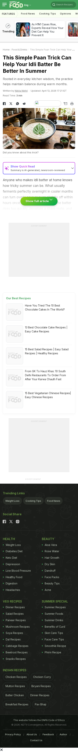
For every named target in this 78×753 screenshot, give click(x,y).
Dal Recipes (13, 639)
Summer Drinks (54, 620)
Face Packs (52, 577)
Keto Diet (11, 557)
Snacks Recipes (16, 658)
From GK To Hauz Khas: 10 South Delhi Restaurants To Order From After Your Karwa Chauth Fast (45, 375)
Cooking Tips (33, 500)
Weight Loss (12, 500)
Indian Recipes (14, 670)
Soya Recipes (14, 633)
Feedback (48, 734)
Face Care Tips (54, 639)
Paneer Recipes (16, 620)
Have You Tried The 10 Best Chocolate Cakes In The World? (45, 307)
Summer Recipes (55, 607)
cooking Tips (47, 13)
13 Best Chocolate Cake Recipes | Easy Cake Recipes (46, 329)
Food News (28, 13)
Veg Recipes (12, 601)
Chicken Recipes (16, 677)
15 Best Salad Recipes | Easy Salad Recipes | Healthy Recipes (47, 351)
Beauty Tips (52, 583)
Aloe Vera (51, 545)
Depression (13, 564)
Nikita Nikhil (21, 90)
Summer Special (55, 601)
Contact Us (36, 740)
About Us (32, 734)
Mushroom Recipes (18, 626)
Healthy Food (14, 577)
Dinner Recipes (15, 607)
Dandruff (50, 570)
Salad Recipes (15, 613)
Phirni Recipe (53, 652)
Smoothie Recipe (55, 645)
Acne (48, 589)
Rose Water (52, 551)
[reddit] (24, 103)
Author (63, 734)
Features (8, 13)
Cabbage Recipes (17, 645)
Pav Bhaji (40, 704)
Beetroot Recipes (17, 652)
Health (9, 539)
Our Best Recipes (18, 298)
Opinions (65, 13)
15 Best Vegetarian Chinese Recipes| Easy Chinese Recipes (48, 395)
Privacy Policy (13, 734)
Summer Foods (54, 613)
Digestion (11, 583)
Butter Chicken (14, 695)
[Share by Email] (65, 103)
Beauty (48, 539)
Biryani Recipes (41, 686)
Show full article (38, 201)
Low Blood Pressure (18, 570)
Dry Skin (50, 564)
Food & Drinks (19, 49)
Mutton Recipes (15, 686)
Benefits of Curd (55, 626)
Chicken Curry (42, 677)
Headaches (13, 589)
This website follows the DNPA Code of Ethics (39, 720)
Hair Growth (52, 557)
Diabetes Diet (14, 551)
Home (6, 49)
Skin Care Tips (54, 633)
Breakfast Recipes (16, 704)
